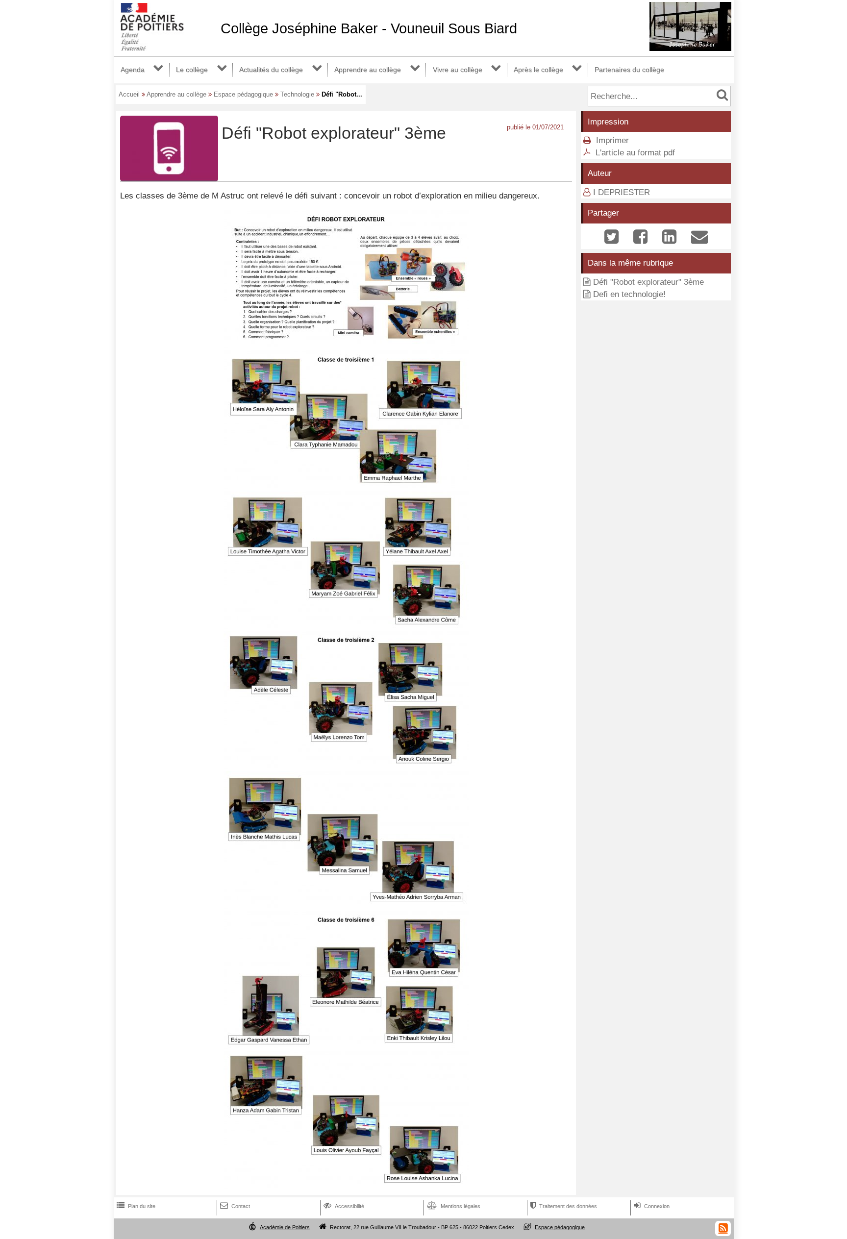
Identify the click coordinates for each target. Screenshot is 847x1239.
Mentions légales (453, 1206)
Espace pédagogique (243, 94)
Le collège (192, 70)
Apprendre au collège (367, 70)
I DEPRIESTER (621, 192)
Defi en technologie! (629, 294)
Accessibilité (344, 1206)
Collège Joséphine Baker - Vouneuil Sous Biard (369, 28)
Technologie (297, 94)
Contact (235, 1206)
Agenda (133, 70)
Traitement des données (563, 1206)
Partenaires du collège (629, 70)
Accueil (129, 94)
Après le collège (538, 70)
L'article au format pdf (635, 152)
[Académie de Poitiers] (165, 47)
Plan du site (136, 1206)
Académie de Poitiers (285, 1227)
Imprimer (612, 140)
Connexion (652, 1206)
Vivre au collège (457, 70)
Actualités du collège (271, 70)
